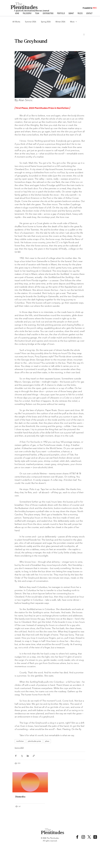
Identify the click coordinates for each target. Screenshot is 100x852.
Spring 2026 (46, 21)
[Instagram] (83, 837)
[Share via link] (34, 756)
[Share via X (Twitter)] (22, 756)
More (72, 21)
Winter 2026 (60, 21)
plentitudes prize (34, 741)
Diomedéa (20, 797)
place (47, 741)
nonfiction (20, 741)
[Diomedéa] (30, 782)
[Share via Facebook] (16, 756)
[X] (89, 837)
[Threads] (95, 837)
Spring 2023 (19, 748)
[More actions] (83, 34)
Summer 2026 (30, 21)
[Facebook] (77, 837)
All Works (16, 21)
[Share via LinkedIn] (28, 756)
